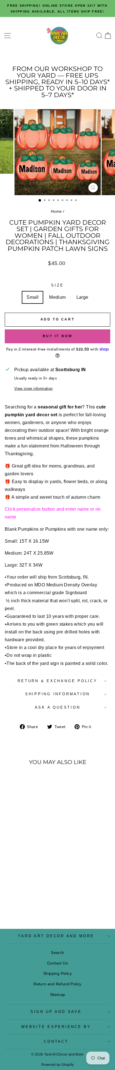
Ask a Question (57, 707)
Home (56, 211)
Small (33, 297)
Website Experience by (56, 1027)
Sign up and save (56, 1012)
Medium (57, 297)
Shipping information (57, 694)
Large (82, 297)
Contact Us (57, 963)
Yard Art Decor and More (56, 936)
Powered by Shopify (57, 1065)
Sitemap (57, 994)
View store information (33, 389)
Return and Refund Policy (57, 984)
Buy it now (58, 336)
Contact (56, 1042)
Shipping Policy (57, 973)
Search (57, 952)
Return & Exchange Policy (57, 681)
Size (57, 285)
